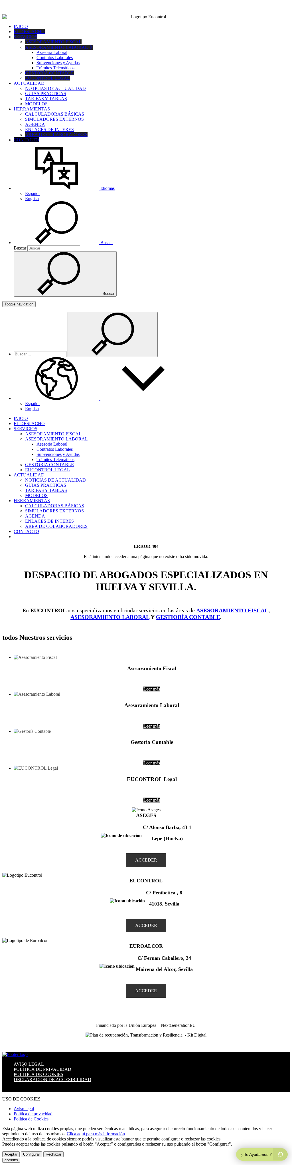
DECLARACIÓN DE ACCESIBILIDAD (52, 1079)
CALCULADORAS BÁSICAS (54, 114)
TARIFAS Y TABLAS (46, 98)
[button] (64, 188)
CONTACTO (26, 139)
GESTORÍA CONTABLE (49, 73)
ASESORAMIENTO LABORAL (109, 617)
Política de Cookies (31, 1118)
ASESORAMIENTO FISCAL (53, 41)
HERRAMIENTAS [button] (32, 108)
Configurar (31, 1154)
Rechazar (53, 1154)
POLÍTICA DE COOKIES (38, 1074)
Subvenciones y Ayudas (58, 62)
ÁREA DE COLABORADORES (56, 134)
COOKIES (11, 1160)
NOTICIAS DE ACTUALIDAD (55, 88)
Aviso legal (24, 1108)
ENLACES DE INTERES (49, 129)
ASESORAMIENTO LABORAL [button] (57, 47)
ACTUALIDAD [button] (29, 83)
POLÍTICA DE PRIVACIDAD (42, 1069)
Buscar (20, 248)
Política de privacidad (33, 1113)
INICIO (21, 26)
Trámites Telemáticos (55, 67)
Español (32, 193)
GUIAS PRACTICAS (45, 93)
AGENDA (35, 124)
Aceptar (11, 1154)
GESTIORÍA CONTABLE (188, 617)
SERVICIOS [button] (25, 36)
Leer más (151, 689)
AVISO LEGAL (29, 1064)
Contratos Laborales (54, 57)
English (32, 198)
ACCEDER (146, 860)
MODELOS (36, 103)
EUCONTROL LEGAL (47, 78)
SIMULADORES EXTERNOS (54, 119)
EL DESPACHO (29, 31)
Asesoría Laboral (51, 52)
